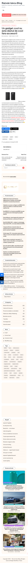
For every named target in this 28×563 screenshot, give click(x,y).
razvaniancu (7, 147)
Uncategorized (6, 321)
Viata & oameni (6, 324)
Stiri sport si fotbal (7, 452)
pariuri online (6, 368)
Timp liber (14, 25)
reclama (18, 370)
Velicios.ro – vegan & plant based (11, 450)
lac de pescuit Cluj (7, 425)
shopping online (13, 375)
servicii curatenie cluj (8, 458)
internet (12, 359)
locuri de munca (13, 361)
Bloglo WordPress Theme (16, 560)
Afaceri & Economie (7, 305)
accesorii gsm (5, 136)
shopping (6, 375)
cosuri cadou (13, 176)
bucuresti (6, 350)
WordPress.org (8, 340)
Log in (6, 332)
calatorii (11, 350)
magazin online (15, 363)
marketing (6, 366)
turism (19, 375)
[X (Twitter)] (2, 278)
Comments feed (8, 338)
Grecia (9, 357)
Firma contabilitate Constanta (10, 433)
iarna (14, 357)
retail (10, 373)
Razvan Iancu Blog (12, 3)
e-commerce (15, 354)
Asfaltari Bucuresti (7, 447)
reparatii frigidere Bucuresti (9, 455)
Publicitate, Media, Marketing (10, 313)
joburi (17, 359)
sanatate (20, 373)
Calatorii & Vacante (8, 308)
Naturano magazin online (9, 442)
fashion (21, 354)
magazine (20, 361)
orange (16, 366)
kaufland (5, 361)
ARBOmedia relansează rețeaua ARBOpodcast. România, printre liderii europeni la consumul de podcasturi (12, 200)
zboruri (18, 377)
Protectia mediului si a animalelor (10, 311)
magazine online (7, 363)
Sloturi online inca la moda (9, 439)
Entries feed (7, 335)
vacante (5, 377)
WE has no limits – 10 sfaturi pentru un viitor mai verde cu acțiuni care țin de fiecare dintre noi (14, 287)
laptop (16, 136)
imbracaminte (19, 357)
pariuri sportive (14, 368)
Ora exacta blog (7, 444)
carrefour (17, 350)
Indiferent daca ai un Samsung (17, 117)
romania (15, 373)
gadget (11, 136)
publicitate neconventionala (9, 370)
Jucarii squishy (6, 460)
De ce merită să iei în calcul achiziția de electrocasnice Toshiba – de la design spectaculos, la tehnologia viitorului (14, 265)
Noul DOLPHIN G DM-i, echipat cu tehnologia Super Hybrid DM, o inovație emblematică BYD (14, 223)
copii (18, 352)
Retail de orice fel (6, 25)
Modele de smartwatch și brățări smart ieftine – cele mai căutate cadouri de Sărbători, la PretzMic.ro (13, 282)
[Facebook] (2, 275)
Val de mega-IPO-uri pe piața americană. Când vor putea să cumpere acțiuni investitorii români (14, 235)
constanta (13, 352)
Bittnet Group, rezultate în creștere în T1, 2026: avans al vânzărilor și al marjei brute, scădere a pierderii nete (13, 241)
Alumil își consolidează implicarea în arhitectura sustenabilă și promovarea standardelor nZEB (12, 253)
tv (22, 375)
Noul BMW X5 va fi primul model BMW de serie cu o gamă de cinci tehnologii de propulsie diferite (13, 213)
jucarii (22, 359)
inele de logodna (7, 431)
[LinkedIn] (2, 282)
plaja (20, 368)
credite (9, 354)
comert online (6, 352)
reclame (5, 373)
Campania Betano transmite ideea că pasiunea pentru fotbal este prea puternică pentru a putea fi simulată (13, 228)
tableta (10, 139)
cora (5, 354)
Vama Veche (11, 377)
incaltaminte (6, 359)
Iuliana (4, 280)
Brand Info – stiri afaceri (9, 428)
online (11, 366)
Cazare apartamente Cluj (9, 436)
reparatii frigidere (7, 423)
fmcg (5, 357)
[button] (6, 149)
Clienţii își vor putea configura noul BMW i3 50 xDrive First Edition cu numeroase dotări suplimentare (14, 206)
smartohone (5, 139)
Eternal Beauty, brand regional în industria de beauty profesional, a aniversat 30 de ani (13, 218)
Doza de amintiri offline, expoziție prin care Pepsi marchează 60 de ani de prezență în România (13, 247)
